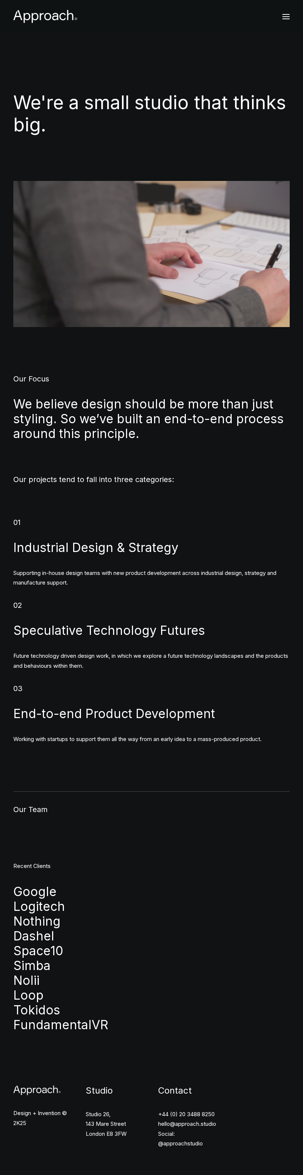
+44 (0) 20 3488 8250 (186, 1114)
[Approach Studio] (45, 16)
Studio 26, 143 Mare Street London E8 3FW (106, 1124)
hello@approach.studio (187, 1123)
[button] (286, 16)
